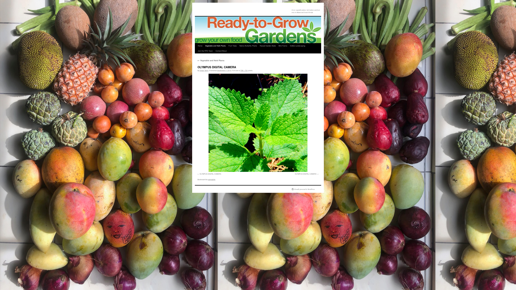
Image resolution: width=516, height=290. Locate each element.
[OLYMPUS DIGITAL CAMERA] (258, 123)
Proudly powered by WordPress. (304, 189)
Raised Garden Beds (268, 45)
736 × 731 (244, 70)
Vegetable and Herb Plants (215, 45)
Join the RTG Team (205, 51)
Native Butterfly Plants (248, 45)
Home (200, 45)
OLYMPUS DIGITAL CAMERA (210, 174)
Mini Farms (283, 45)
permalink (211, 179)
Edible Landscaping (297, 45)
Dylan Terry (204, 70)
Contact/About (221, 51)
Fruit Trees (232, 45)
